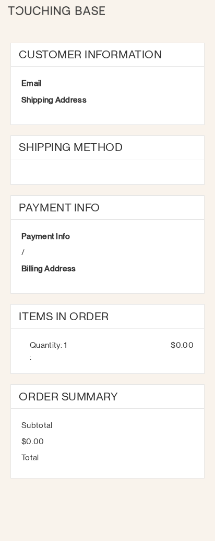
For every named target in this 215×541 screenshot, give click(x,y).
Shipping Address (54, 100)
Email (31, 83)
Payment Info (45, 236)
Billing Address (48, 268)
